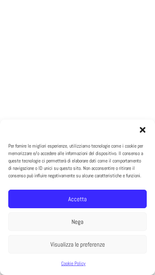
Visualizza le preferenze (77, 244)
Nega (77, 222)
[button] (142, 130)
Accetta (77, 199)
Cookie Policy (73, 263)
